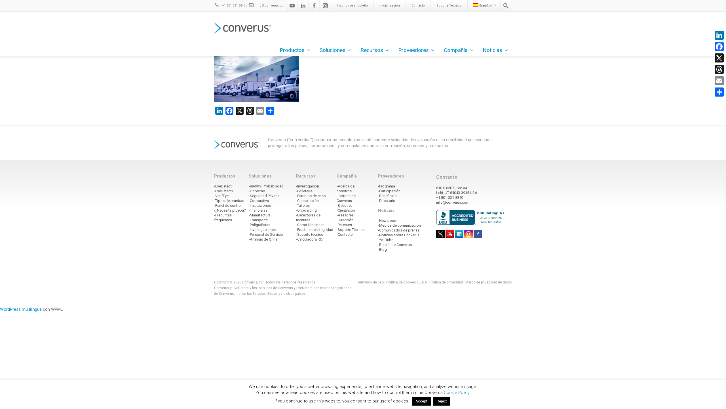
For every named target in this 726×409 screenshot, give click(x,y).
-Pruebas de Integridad (314, 230)
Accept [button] (421, 401)
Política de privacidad (446, 282)
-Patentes (344, 225)
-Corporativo (259, 201)
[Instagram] (325, 5)
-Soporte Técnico (351, 230)
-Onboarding (306, 210)
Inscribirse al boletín (352, 5)
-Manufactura (260, 215)
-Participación (389, 191)
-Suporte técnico (309, 234)
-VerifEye (221, 196)
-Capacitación (307, 201)
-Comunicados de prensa (398, 230)
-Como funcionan (310, 225)
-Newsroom (387, 220)
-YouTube (385, 240)
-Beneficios (387, 196)
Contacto (418, 5)
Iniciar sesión (389, 5)
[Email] (719, 80)
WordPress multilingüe (21, 309)
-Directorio (386, 201)
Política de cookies (401, 282)
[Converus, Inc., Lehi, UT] (471, 217)
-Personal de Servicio (266, 234)
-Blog (382, 249)
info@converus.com (271, 5)
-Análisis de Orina (263, 239)
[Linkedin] (303, 5)
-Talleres (303, 205)
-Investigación (307, 186)
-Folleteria (304, 191)
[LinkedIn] (719, 35)
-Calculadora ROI (309, 239)
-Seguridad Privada (264, 196)
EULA (423, 282)
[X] (719, 58)
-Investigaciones (262, 230)
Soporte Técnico (449, 5)
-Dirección (345, 220)
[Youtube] (292, 5)
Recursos (371, 50)
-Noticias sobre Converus (398, 235)
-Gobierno (257, 191)
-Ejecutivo (345, 205)
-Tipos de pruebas (229, 201)
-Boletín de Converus (395, 245)
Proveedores (413, 50)
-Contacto (345, 234)
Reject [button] (442, 401)
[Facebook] (314, 5)
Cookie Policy (456, 392)
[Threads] (719, 69)
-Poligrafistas (259, 225)
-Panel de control (228, 205)
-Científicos (346, 210)
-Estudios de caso (311, 196)
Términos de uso (370, 282)
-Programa (386, 186)
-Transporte (258, 220)
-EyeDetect (223, 186)
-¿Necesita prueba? (230, 210)
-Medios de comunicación (399, 225)
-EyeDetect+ (224, 191)
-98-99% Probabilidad (266, 186)
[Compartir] (719, 92)
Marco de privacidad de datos (488, 282)
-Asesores (345, 215)
